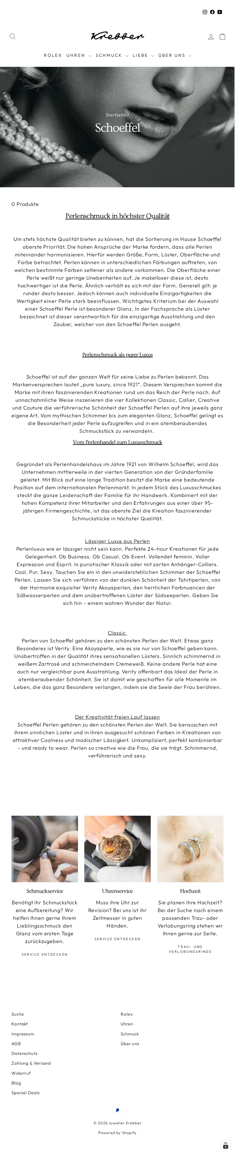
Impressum (22, 1034)
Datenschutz (24, 1053)
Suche (17, 1014)
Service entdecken (45, 954)
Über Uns (172, 55)
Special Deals (25, 1092)
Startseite (116, 115)
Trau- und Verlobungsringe (190, 949)
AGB (16, 1043)
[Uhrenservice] (117, 849)
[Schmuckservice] (44, 849)
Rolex (53, 55)
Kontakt (19, 1024)
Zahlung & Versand (31, 1063)
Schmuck (110, 55)
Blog (16, 1083)
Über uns (130, 1043)
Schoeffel (210, 239)
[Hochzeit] (190, 849)
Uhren (76, 55)
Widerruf (21, 1073)
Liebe (141, 55)
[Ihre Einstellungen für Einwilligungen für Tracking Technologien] (225, 1145)
